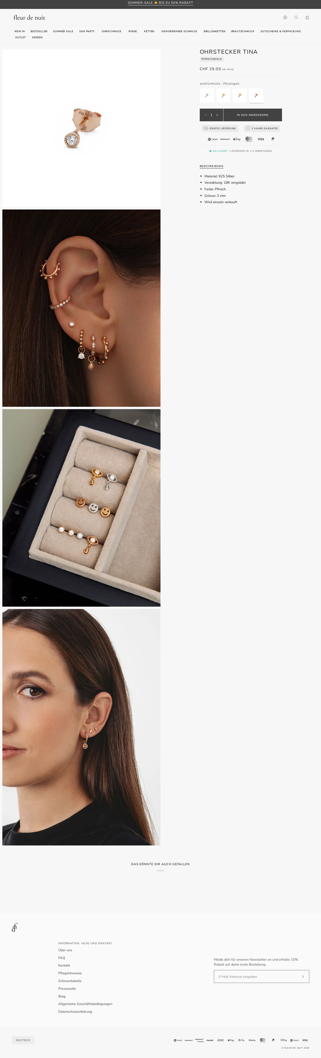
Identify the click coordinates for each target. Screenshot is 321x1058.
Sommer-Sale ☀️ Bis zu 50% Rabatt (160, 3)
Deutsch (23, 1040)
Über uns (65, 950)
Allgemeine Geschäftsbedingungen (85, 1003)
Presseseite (67, 988)
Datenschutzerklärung (75, 1011)
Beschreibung (211, 166)
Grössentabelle (70, 980)
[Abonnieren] (299, 976)
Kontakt (64, 965)
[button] (87, 32)
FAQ (61, 957)
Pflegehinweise (70, 973)
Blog (62, 996)
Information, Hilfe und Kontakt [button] (85, 943)
